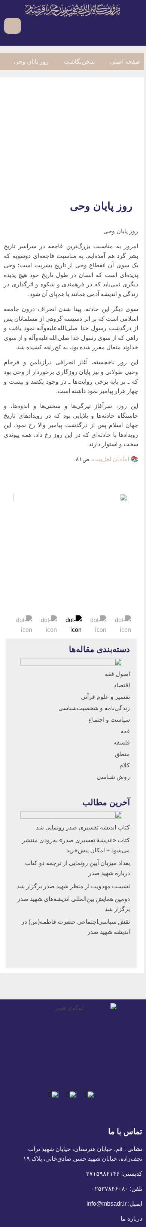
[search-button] (28, 26)
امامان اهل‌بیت (111, 459)
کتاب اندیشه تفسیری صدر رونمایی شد (83, 827)
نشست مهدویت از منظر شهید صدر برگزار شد (73, 886)
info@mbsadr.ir (106, 1203)
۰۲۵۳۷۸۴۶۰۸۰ (109, 1188)
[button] (137, 25)
